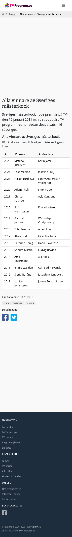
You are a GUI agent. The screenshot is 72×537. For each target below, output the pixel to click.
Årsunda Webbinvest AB (23, 530)
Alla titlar (7, 471)
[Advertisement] (36, 56)
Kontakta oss (9, 499)
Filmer (5, 460)
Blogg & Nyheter (11, 442)
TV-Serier (7, 466)
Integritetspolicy (11, 494)
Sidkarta (6, 447)
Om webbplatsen (11, 489)
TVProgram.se (34, 526)
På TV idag (8, 427)
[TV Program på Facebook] (36, 512)
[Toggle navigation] (63, 5)
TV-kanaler (8, 437)
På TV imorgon (10, 432)
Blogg (12, 14)
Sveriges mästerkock (13, 302)
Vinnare (30, 302)
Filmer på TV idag (11, 476)
